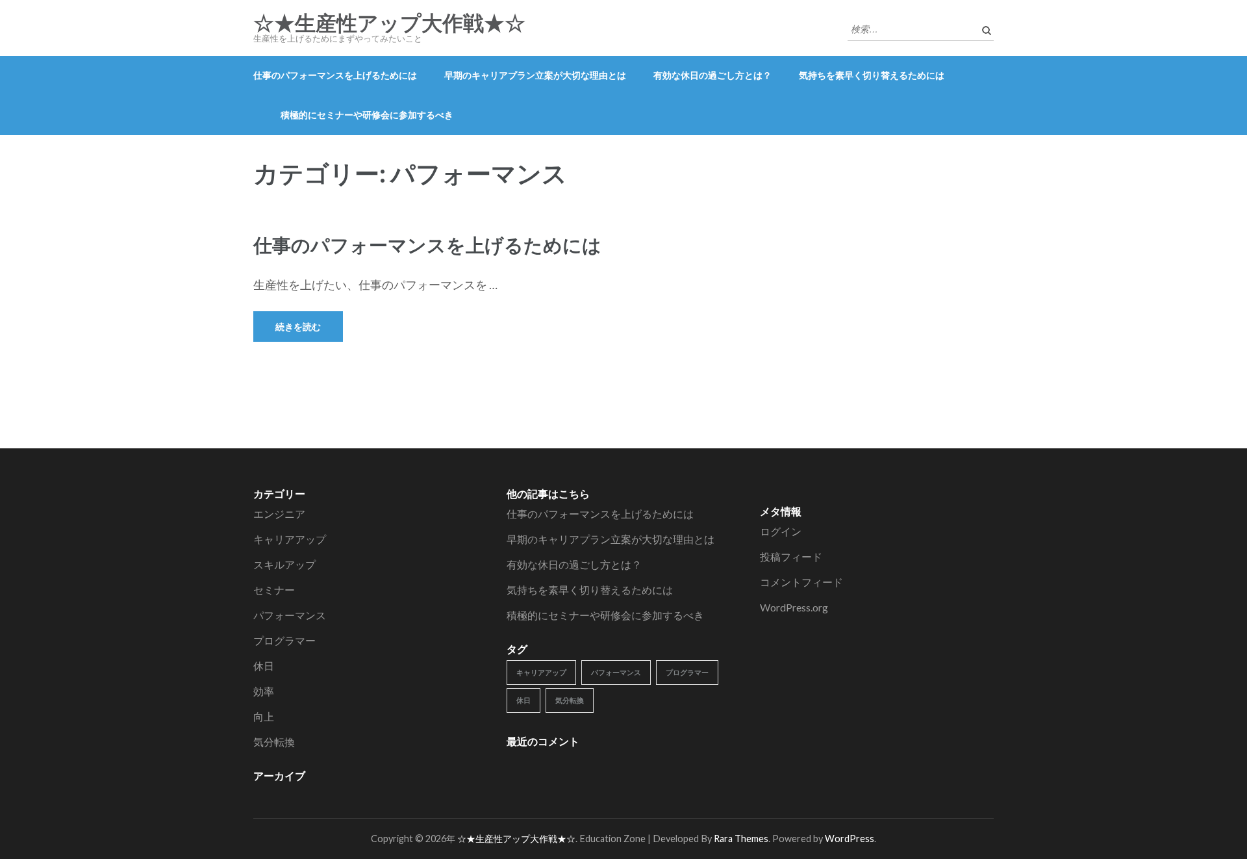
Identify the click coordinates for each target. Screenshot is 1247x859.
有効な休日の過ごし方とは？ (712, 75)
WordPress (849, 838)
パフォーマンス (289, 615)
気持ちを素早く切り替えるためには (871, 75)
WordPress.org (794, 607)
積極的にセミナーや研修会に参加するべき (367, 114)
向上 (263, 716)
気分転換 (274, 742)
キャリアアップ (289, 539)
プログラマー (284, 640)
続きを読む (298, 326)
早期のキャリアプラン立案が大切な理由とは (535, 75)
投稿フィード (791, 556)
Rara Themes (741, 838)
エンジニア (279, 513)
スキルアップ (284, 564)
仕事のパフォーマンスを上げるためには (335, 75)
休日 (263, 666)
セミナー (274, 589)
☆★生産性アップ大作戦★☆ (389, 23)
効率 (263, 691)
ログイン (780, 531)
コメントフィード (801, 582)
